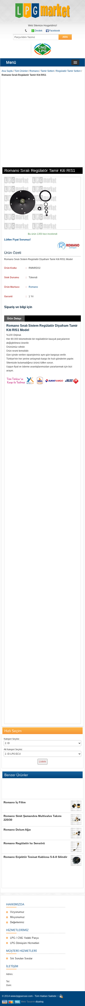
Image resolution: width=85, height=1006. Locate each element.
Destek (38, 30)
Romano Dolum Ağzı (17, 829)
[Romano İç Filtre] (76, 806)
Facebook (54, 30)
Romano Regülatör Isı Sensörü (24, 843)
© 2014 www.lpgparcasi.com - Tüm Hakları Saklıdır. (29, 996)
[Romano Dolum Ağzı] (76, 833)
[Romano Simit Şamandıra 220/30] (76, 819)
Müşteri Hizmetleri (21, 950)
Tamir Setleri (47, 71)
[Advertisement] (42, 121)
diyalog (39, 1001)
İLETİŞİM (12, 966)
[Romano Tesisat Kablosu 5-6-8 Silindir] (76, 860)
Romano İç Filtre (15, 802)
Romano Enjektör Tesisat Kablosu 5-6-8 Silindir (35, 856)
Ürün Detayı (14, 318)
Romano (34, 71)
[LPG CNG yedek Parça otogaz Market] (42, 11)
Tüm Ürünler (21, 71)
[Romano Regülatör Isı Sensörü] (76, 846)
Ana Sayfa (7, 71)
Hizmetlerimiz (17, 930)
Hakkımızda (15, 904)
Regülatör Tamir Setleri (68, 71)
